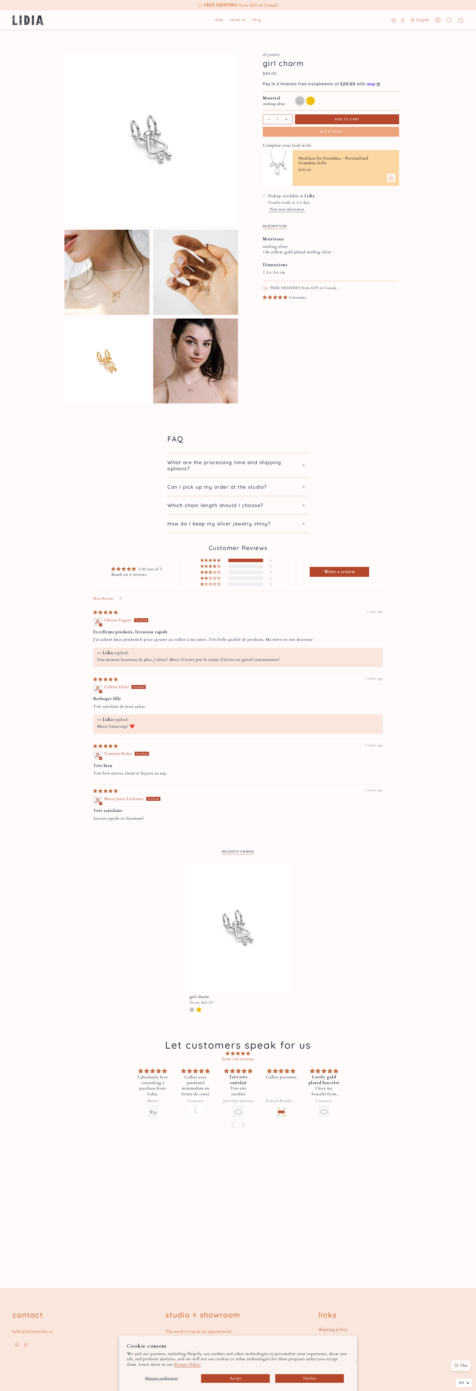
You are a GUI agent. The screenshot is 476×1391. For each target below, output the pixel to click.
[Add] (391, 178)
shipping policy (333, 1329)
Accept (235, 1378)
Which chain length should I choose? (215, 505)
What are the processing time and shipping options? (224, 465)
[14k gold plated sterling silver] (199, 1009)
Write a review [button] (339, 572)
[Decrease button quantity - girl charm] (269, 119)
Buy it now (331, 131)
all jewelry (271, 54)
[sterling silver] (192, 1009)
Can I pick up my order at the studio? (217, 487)
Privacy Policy (187, 1364)
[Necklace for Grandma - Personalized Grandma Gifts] (278, 168)
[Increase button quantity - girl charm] (287, 119)
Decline (309, 1378)
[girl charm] (238, 927)
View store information (287, 209)
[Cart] (460, 20)
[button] (219, 20)
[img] (105, 612)
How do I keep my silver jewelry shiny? (219, 523)
